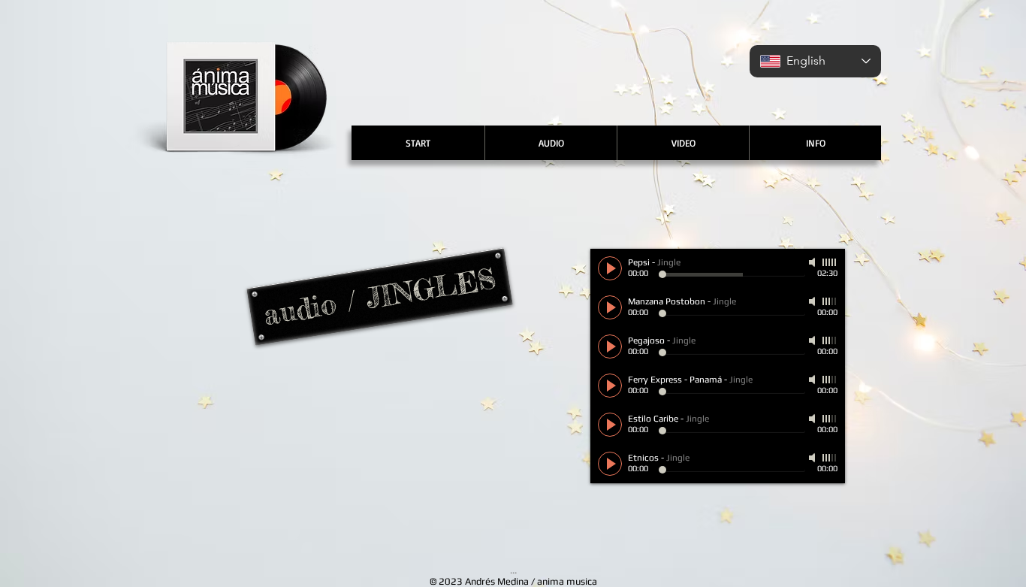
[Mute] (813, 262)
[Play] (610, 268)
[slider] (829, 262)
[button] (550, 143)
